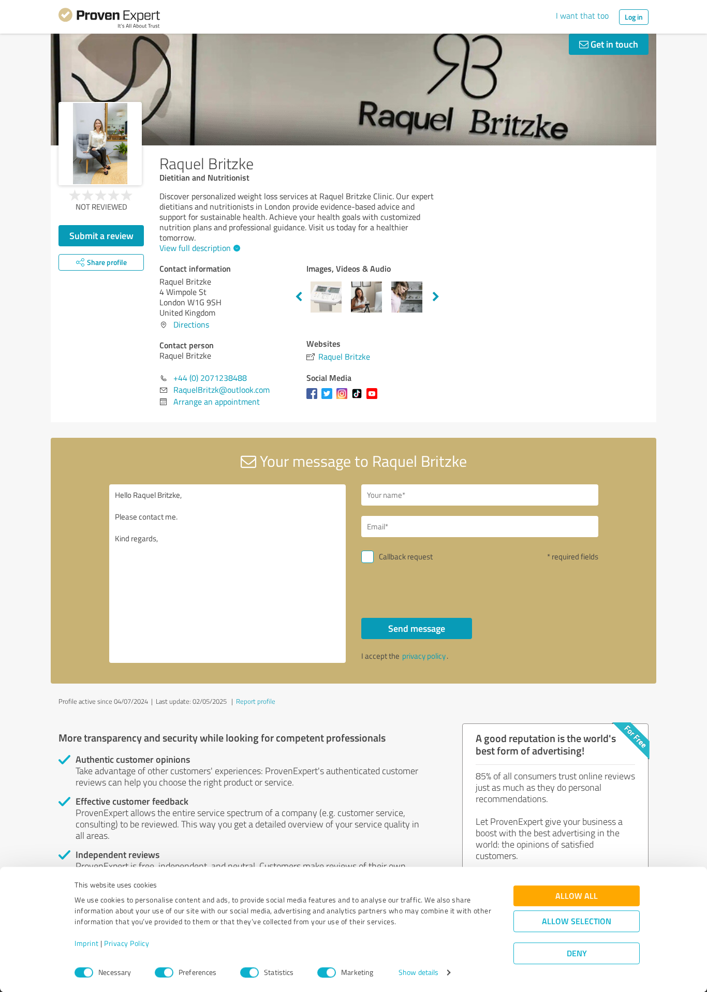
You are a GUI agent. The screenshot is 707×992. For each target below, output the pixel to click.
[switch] (164, 972)
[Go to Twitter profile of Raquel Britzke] (328, 398)
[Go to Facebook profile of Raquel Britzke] (313, 398)
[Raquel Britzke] (100, 143)
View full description (195, 248)
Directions (191, 324)
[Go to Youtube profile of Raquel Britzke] (373, 398)
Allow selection (576, 921)
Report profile (255, 701)
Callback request (406, 556)
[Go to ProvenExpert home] (109, 20)
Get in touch (613, 44)
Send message (416, 628)
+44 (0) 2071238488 (210, 377)
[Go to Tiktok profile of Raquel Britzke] (358, 398)
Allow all (576, 896)
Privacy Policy (126, 944)
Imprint (87, 944)
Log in (634, 17)
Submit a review (101, 235)
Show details (418, 973)
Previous (298, 297)
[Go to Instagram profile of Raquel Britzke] (343, 398)
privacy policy (424, 655)
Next (436, 297)
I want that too (582, 15)
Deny (577, 953)
